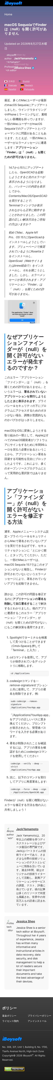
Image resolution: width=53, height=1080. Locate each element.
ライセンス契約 (10, 1020)
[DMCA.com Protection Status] (14, 1066)
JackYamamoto (24, 58)
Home (8, 14)
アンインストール (37, 1020)
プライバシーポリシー (39, 1015)
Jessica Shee (22, 67)
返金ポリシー (9, 1015)
